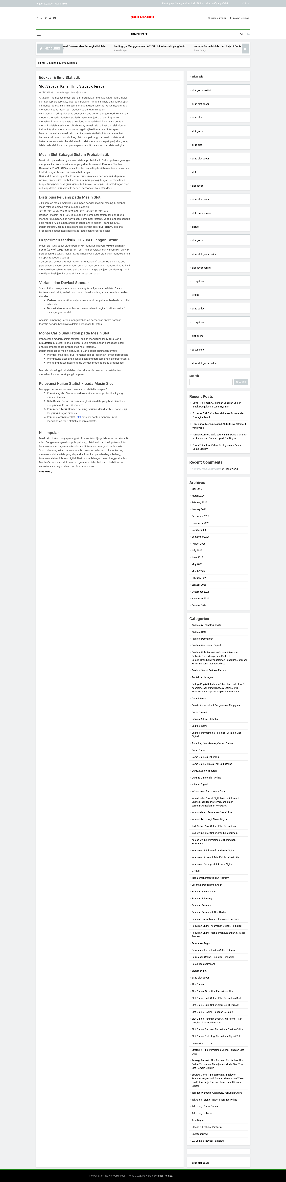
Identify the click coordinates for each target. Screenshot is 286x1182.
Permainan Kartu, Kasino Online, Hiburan (214, 950)
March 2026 (198, 495)
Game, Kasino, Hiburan (204, 770)
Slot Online (198, 984)
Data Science (199, 698)
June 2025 (197, 557)
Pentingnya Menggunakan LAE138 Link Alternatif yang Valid (195, 2)
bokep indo (198, 281)
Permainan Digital (201, 943)
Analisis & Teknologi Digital (207, 625)
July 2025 (197, 550)
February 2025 (199, 578)
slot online (197, 335)
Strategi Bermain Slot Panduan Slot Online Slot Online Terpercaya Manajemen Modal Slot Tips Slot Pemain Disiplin (217, 1064)
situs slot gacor (200, 103)
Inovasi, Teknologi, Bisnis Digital (209, 819)
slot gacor (197, 131)
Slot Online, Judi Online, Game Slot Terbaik (215, 1005)
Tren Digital (198, 1120)
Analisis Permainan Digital (206, 645)
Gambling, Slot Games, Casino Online (212, 743)
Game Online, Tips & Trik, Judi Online (212, 763)
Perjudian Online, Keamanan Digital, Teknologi (217, 925)
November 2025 (200, 523)
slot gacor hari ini (201, 90)
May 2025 (197, 564)
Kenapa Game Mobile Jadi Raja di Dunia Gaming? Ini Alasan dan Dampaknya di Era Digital (217, 46)
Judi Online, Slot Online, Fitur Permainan (214, 826)
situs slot (197, 117)
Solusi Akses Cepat (202, 1043)
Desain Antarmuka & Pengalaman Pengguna (216, 705)
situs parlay (198, 308)
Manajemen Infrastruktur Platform (210, 877)
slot (194, 172)
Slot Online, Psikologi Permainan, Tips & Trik (216, 1036)
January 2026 (199, 509)
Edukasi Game (200, 725)
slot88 (195, 226)
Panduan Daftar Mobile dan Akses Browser (215, 919)
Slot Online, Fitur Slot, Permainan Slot (212, 991)
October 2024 (199, 605)
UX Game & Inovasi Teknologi (208, 1140)
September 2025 (201, 536)
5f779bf (46, 92)
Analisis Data (199, 631)
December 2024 (200, 591)
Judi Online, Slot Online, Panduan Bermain (215, 832)
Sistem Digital (199, 970)
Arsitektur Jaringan (202, 677)
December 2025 (200, 516)
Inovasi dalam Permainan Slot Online (212, 812)
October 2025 (199, 529)
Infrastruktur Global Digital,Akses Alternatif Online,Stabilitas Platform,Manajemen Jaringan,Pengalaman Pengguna (215, 802)
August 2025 (198, 543)
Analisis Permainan (202, 638)
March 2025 (198, 571)
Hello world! (231, 468)
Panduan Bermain (201, 905)
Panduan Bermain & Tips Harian (209, 912)
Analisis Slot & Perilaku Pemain (209, 670)
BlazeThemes (164, 1175)
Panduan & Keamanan (203, 891)
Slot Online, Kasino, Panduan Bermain (212, 1011)
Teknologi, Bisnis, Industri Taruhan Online (214, 1099)
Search (194, 375)
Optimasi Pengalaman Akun (207, 884)
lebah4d (196, 871)
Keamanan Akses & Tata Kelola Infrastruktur (216, 857)
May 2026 (197, 488)
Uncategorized (200, 1133)
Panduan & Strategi (202, 898)
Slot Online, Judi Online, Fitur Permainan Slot (216, 998)
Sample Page (139, 34)
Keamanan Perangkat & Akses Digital (212, 864)
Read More (44, 471)
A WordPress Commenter (206, 468)
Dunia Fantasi (199, 712)
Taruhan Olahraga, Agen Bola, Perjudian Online (217, 1092)
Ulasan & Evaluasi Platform (207, 1127)
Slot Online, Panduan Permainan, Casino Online (217, 1029)
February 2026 (199, 502)
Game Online (199, 750)
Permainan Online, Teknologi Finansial (213, 957)
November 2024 (200, 598)
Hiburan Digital (200, 784)
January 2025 (199, 584)
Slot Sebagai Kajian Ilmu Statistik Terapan (72, 86)
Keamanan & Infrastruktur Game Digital (213, 850)
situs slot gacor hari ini (204, 254)
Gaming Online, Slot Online (206, 777)
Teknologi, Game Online (205, 1106)
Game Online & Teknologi (205, 756)
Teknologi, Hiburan (202, 1113)
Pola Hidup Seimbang (203, 963)
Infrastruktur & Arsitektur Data (208, 791)
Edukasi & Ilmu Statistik (205, 719)
